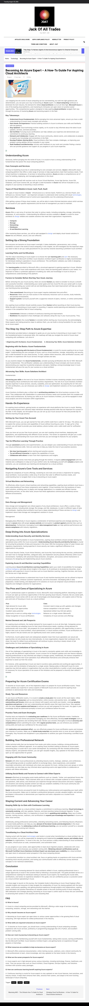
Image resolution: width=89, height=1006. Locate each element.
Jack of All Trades (44, 29)
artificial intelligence (12, 569)
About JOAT (54, 44)
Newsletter (56, 39)
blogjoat (9, 77)
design (17, 216)
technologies (76, 195)
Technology (9, 65)
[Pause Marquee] (83, 51)
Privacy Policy (69, 39)
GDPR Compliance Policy (41, 39)
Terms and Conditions (39, 44)
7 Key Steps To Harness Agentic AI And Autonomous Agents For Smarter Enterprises (50, 50)
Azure (14, 982)
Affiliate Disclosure (22, 39)
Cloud (20, 982)
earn (66, 257)
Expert (27, 982)
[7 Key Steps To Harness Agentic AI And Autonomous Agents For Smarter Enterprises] (18, 52)
